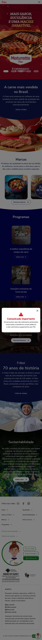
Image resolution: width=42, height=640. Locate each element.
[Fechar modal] (37, 310)
